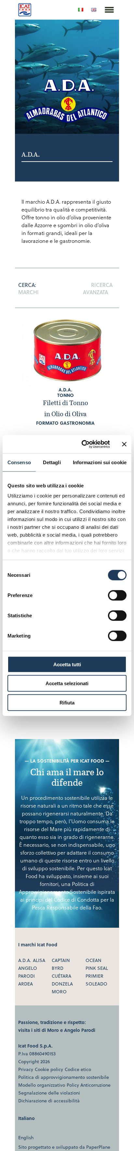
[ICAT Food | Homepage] (24, 14)
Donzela (62, 983)
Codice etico (78, 1069)
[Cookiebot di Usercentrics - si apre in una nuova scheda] (83, 444)
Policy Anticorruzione (89, 1084)
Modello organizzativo (41, 1084)
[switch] (117, 595)
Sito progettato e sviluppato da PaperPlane (64, 1146)
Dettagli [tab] (52, 462)
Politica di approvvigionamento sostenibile (63, 1077)
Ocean (93, 960)
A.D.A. (65, 389)
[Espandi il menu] (109, 17)
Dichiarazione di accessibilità (49, 1100)
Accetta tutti (67, 664)
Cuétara (61, 975)
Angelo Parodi (79, 1030)
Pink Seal (97, 968)
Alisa (39, 960)
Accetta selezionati (67, 683)
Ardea (25, 983)
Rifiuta (67, 702)
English (26, 1137)
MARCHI (28, 292)
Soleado (96, 983)
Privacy (25, 1069)
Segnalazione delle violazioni (49, 1092)
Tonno (65, 395)
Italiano (26, 1118)
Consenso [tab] (19, 462)
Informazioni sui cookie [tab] (100, 462)
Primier (94, 975)
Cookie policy (49, 1069)
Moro (59, 991)
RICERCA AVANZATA (98, 288)
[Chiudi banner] (124, 444)
